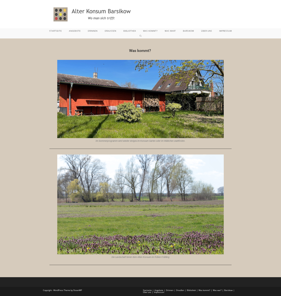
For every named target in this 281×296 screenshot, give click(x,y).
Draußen (180, 290)
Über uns (147, 292)
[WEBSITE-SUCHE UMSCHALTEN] (140, 36)
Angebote (158, 290)
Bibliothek (191, 290)
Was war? (217, 290)
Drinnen (169, 290)
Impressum (159, 292)
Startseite (147, 290)
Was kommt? (204, 290)
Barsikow (228, 290)
